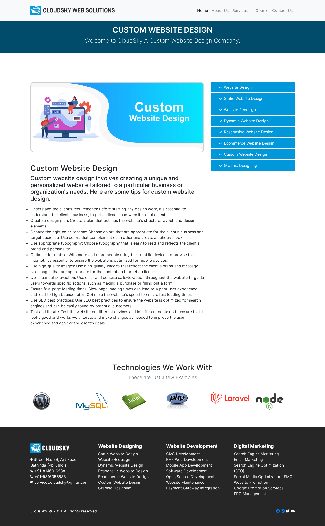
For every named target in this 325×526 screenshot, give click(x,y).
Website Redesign (239, 109)
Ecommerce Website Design (248, 143)
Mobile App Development (189, 465)
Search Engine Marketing (256, 453)
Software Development (187, 470)
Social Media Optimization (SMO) (264, 476)
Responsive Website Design (248, 132)
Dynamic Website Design (246, 120)
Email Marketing (248, 459)
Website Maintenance (185, 482)
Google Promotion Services (258, 488)
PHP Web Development (187, 459)
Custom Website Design (245, 154)
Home (203, 10)
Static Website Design (243, 98)
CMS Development (183, 453)
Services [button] (240, 10)
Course (262, 10)
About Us (220, 10)
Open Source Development (190, 476)
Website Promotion (251, 482)
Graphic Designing (240, 165)
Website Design (237, 87)
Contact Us (282, 10)
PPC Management (250, 493)
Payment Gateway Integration (193, 488)
